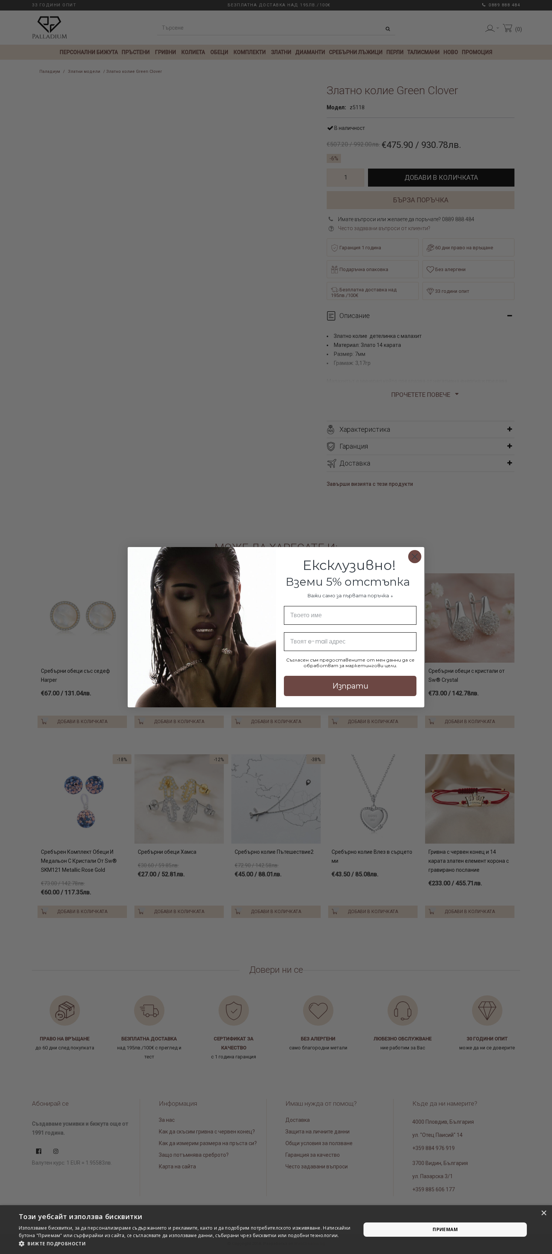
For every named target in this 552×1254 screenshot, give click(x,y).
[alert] (276, 1229)
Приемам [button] (445, 1229)
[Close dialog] (414, 556)
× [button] (543, 1213)
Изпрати (350, 685)
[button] (185, 1243)
